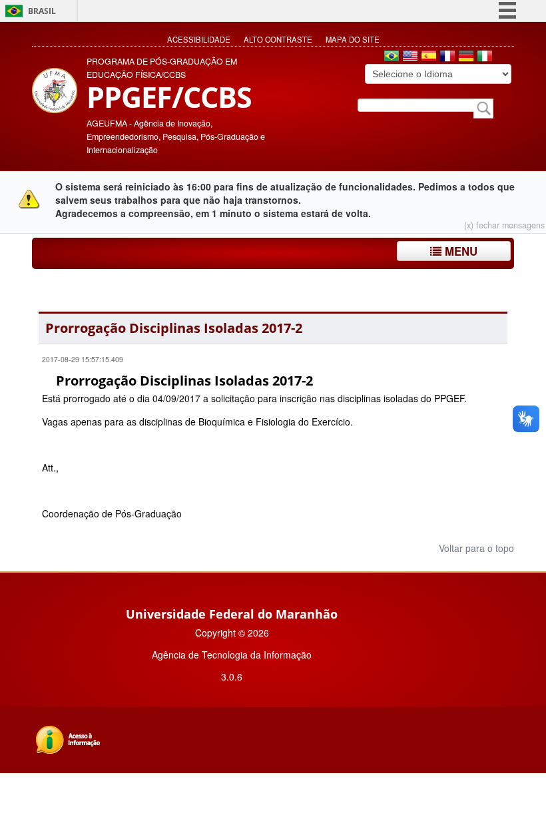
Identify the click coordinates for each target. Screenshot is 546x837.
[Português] (392, 57)
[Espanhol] (429, 57)
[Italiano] (485, 57)
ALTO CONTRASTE (278, 39)
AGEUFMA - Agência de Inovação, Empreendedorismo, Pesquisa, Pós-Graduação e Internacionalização (176, 136)
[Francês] (447, 57)
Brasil (42, 11)
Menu (459, 251)
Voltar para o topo (475, 548)
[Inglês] (410, 57)
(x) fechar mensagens (504, 225)
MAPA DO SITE (353, 39)
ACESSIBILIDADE (198, 39)
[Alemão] (466, 57)
